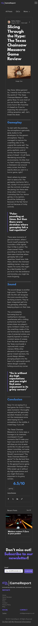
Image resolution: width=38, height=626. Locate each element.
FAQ (3, 601)
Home (4, 595)
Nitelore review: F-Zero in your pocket (18, 533)
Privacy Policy (6, 605)
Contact (4, 603)
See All (29, 510)
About (4, 599)
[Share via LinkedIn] (17, 499)
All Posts (9, 11)
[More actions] (29, 22)
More (26, 11)
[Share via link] (22, 499)
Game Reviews (11, 493)
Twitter (4, 613)
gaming (11, 488)
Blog (3, 606)
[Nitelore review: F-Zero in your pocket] (19, 521)
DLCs (18, 11)
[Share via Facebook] (8, 499)
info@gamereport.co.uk (27, 613)
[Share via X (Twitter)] (13, 499)
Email (7, 567)
